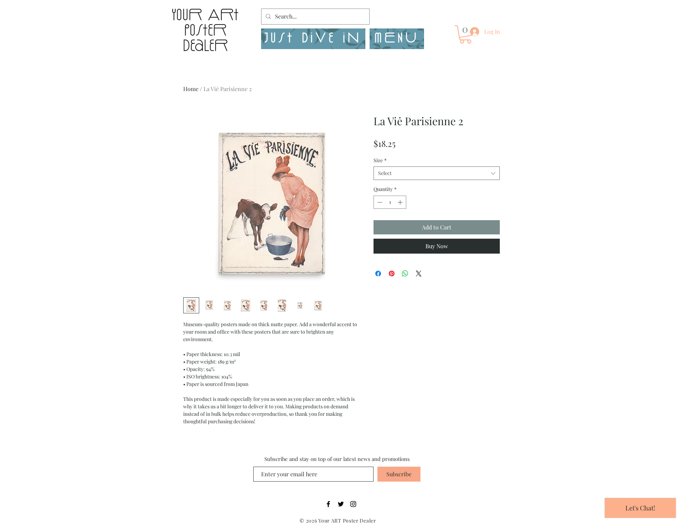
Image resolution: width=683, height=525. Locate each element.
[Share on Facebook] (378, 273)
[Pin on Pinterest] (391, 273)
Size (380, 160)
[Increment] (400, 202)
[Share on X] (418, 273)
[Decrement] (379, 202)
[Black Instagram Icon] (353, 504)
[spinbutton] (389, 202)
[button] (397, 38)
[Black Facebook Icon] (328, 504)
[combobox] (437, 173)
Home (190, 88)
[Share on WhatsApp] (405, 273)
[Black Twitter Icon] (341, 504)
